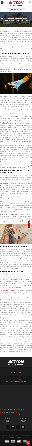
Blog (19, 414)
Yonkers (8, 420)
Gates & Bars (21, 412)
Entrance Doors (5, 411)
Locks (15, 354)
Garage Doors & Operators (8, 412)
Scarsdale (7, 418)
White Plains (23, 420)
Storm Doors (21, 411)
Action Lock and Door (8, 290)
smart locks (13, 37)
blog (24, 294)
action (12, 354)
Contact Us (7, 421)
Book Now (29, 224)
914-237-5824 (17, 373)
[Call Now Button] (28, 443)
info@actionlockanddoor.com (18, 381)
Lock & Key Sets (21, 409)
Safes (3, 414)
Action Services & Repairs (8, 409)
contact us (21, 340)
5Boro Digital (25, 437)
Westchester (23, 418)
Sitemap (23, 421)
